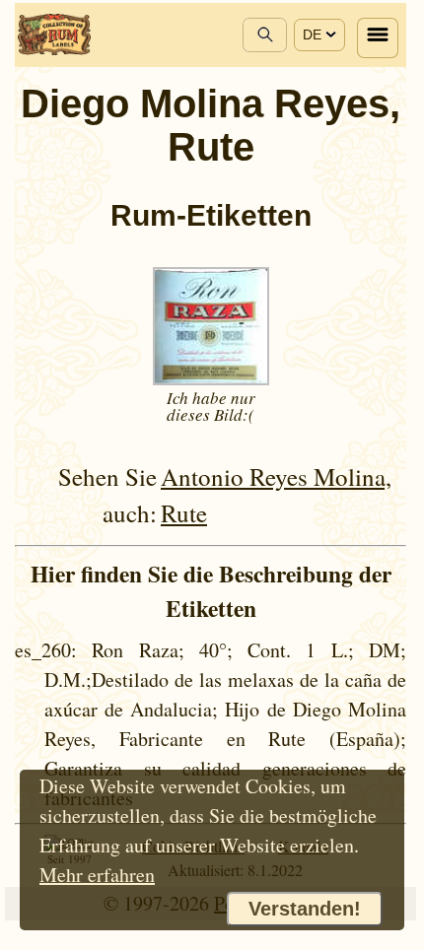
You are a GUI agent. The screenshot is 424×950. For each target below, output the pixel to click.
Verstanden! (304, 908)
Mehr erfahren (97, 874)
